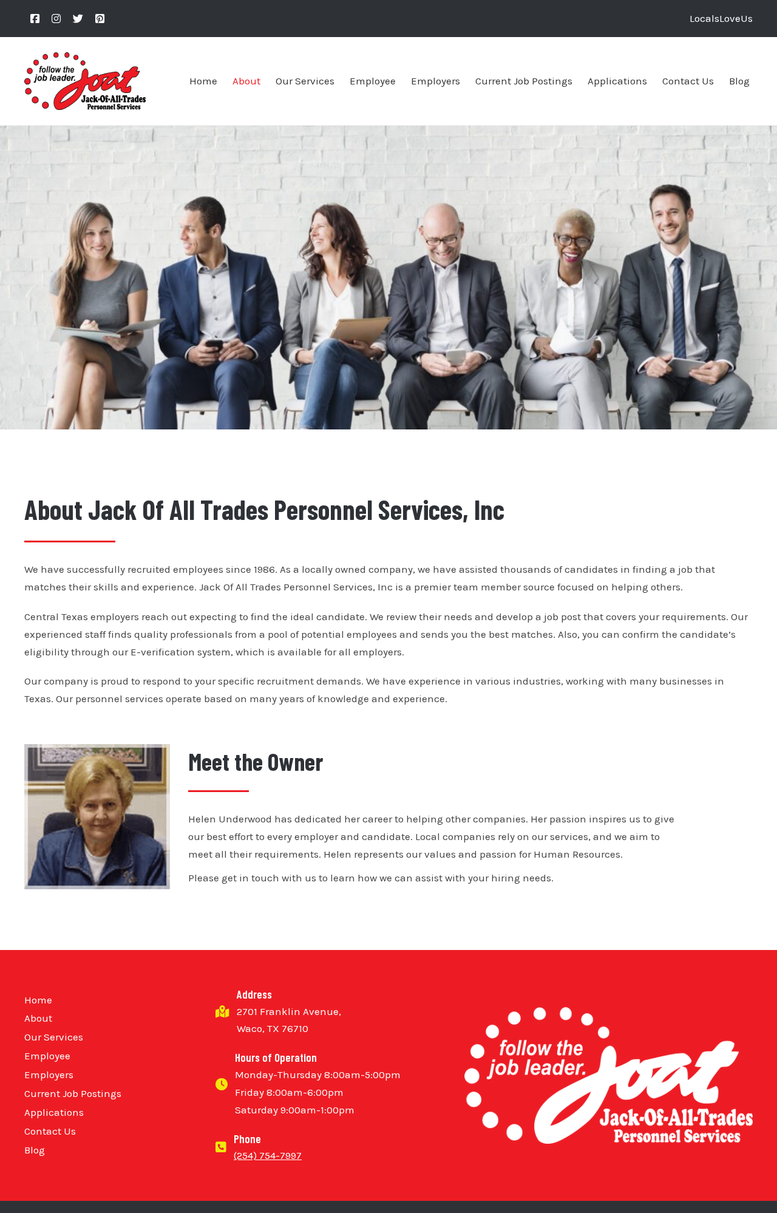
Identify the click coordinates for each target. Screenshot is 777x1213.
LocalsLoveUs (721, 18)
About (246, 81)
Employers (435, 81)
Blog (739, 81)
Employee (373, 81)
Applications (617, 81)
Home (203, 81)
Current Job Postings (523, 81)
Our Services (305, 81)
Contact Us (688, 81)
